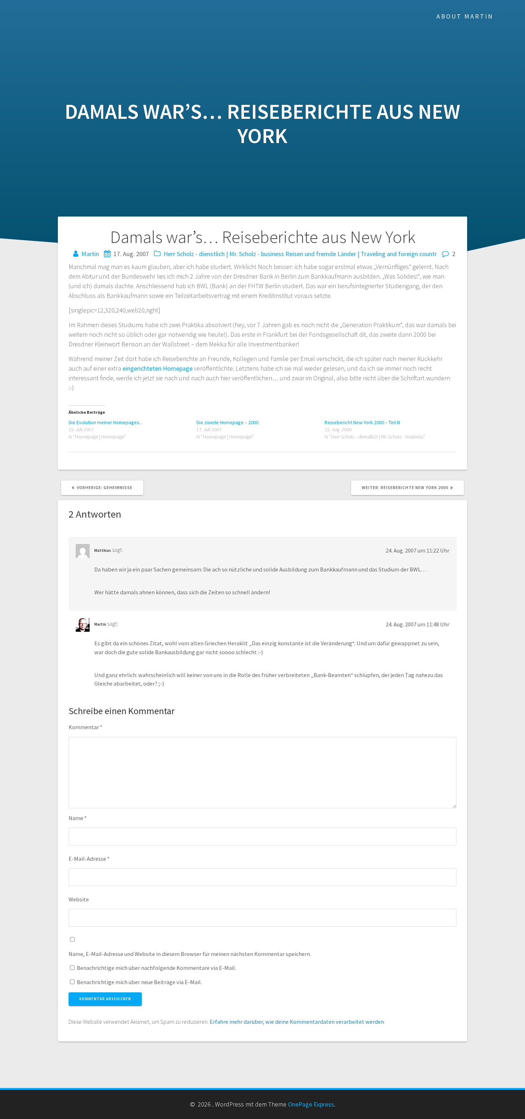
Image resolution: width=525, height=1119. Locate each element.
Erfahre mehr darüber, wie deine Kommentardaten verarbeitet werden (297, 1021)
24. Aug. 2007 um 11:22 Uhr (417, 550)
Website (79, 899)
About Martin (464, 16)
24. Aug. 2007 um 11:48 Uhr (417, 624)
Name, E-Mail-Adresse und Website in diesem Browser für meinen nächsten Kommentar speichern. (190, 953)
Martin (90, 254)
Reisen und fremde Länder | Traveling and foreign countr (361, 254)
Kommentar (85, 727)
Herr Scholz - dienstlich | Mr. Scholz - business (224, 254)
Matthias (102, 550)
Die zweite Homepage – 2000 (227, 422)
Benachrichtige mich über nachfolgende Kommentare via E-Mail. (156, 967)
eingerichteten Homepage (157, 368)
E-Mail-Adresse (89, 858)
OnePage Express (311, 1104)
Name (78, 818)
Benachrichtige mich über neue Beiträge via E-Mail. (139, 982)
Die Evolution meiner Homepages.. (105, 422)
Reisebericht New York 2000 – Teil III (362, 422)
